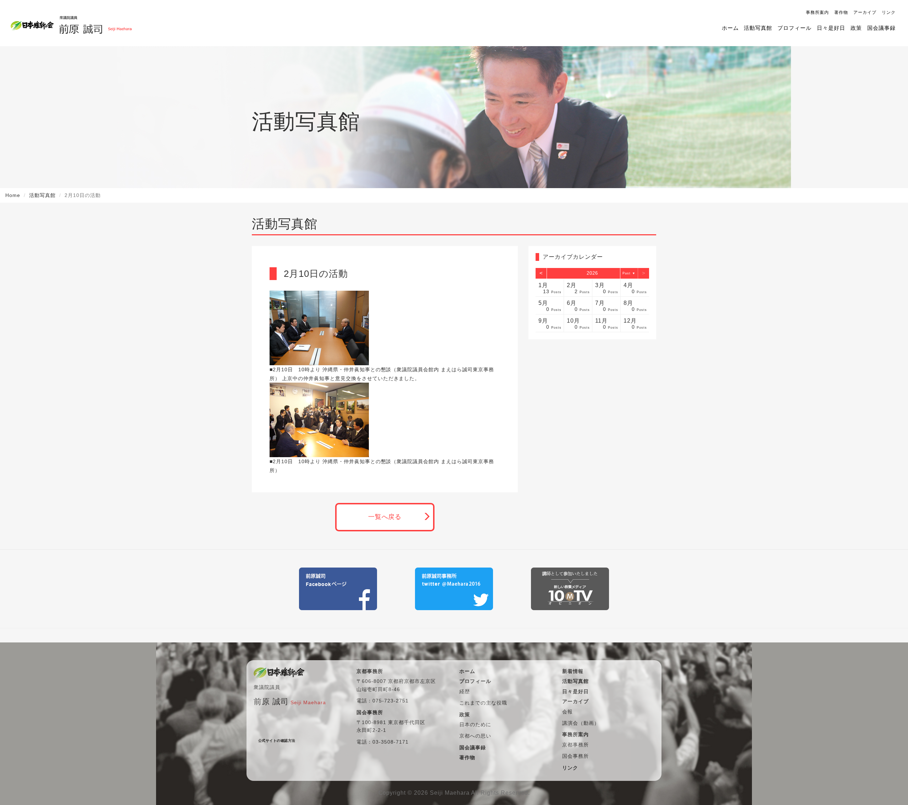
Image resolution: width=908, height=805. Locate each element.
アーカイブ (864, 12)
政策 (856, 28)
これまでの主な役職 (483, 703)
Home (12, 195)
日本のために (475, 724)
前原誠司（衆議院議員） (95, 23)
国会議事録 (881, 28)
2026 (592, 273)
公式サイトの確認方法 (276, 741)
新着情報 (572, 671)
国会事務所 (575, 756)
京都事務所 (575, 745)
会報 (567, 711)
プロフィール (794, 28)
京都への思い (475, 736)
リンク (889, 12)
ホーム (730, 28)
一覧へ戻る (385, 516)
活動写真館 (758, 28)
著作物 (841, 12)
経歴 (464, 691)
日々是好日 (831, 28)
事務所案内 (817, 12)
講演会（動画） (580, 723)
